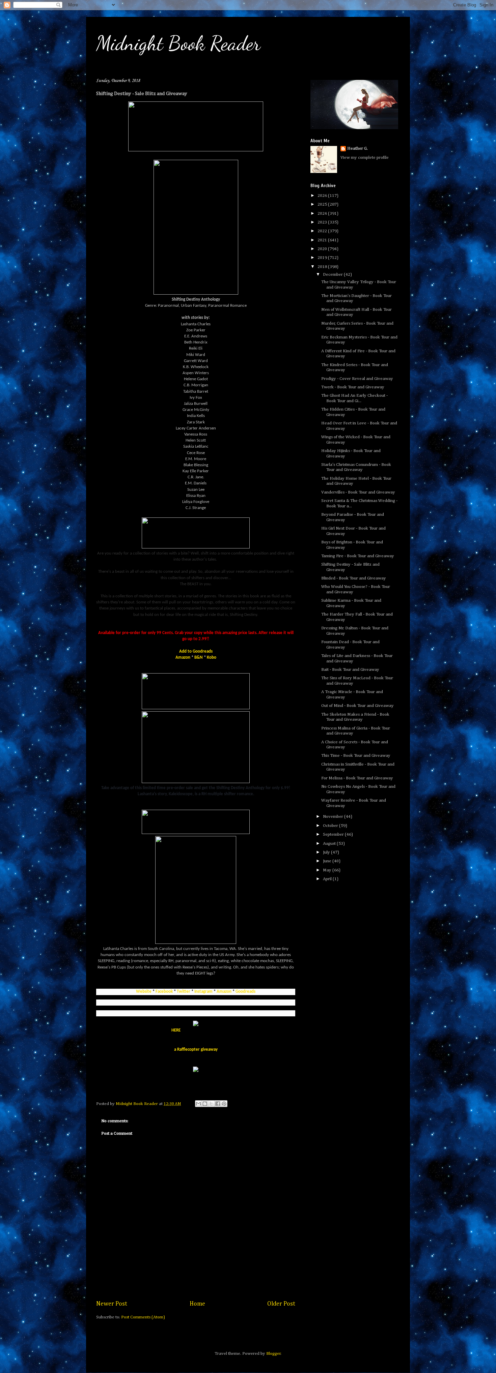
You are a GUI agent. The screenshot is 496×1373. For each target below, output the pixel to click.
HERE (176, 1030)
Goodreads (245, 991)
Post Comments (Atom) (143, 1317)
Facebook (164, 991)
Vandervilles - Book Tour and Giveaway (358, 492)
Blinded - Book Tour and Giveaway (353, 578)
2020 (323, 249)
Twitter (183, 991)
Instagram (203, 991)
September (334, 834)
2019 (323, 258)
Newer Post (111, 1304)
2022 (323, 231)
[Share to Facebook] (217, 1103)
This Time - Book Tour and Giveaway (355, 755)
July (327, 852)
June (327, 861)
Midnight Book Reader (178, 43)
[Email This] (198, 1103)
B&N (198, 657)
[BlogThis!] (204, 1103)
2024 (323, 213)
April (328, 879)
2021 (323, 240)
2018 (323, 267)
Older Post (281, 1304)
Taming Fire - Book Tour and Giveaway (357, 556)
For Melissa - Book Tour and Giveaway (357, 778)
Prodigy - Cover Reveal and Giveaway (357, 379)
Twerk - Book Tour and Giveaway (352, 387)
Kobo (211, 657)
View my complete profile (364, 157)
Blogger (273, 1353)
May (327, 870)
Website (143, 991)
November (333, 816)
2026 (323, 195)
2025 (323, 204)
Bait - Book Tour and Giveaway (350, 669)
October (331, 826)
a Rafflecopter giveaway (196, 1049)
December (333, 274)
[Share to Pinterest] (224, 1103)
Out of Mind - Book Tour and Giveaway (357, 706)
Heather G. (357, 148)
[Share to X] (211, 1103)
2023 (323, 222)
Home (197, 1304)
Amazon (182, 657)
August (330, 843)
